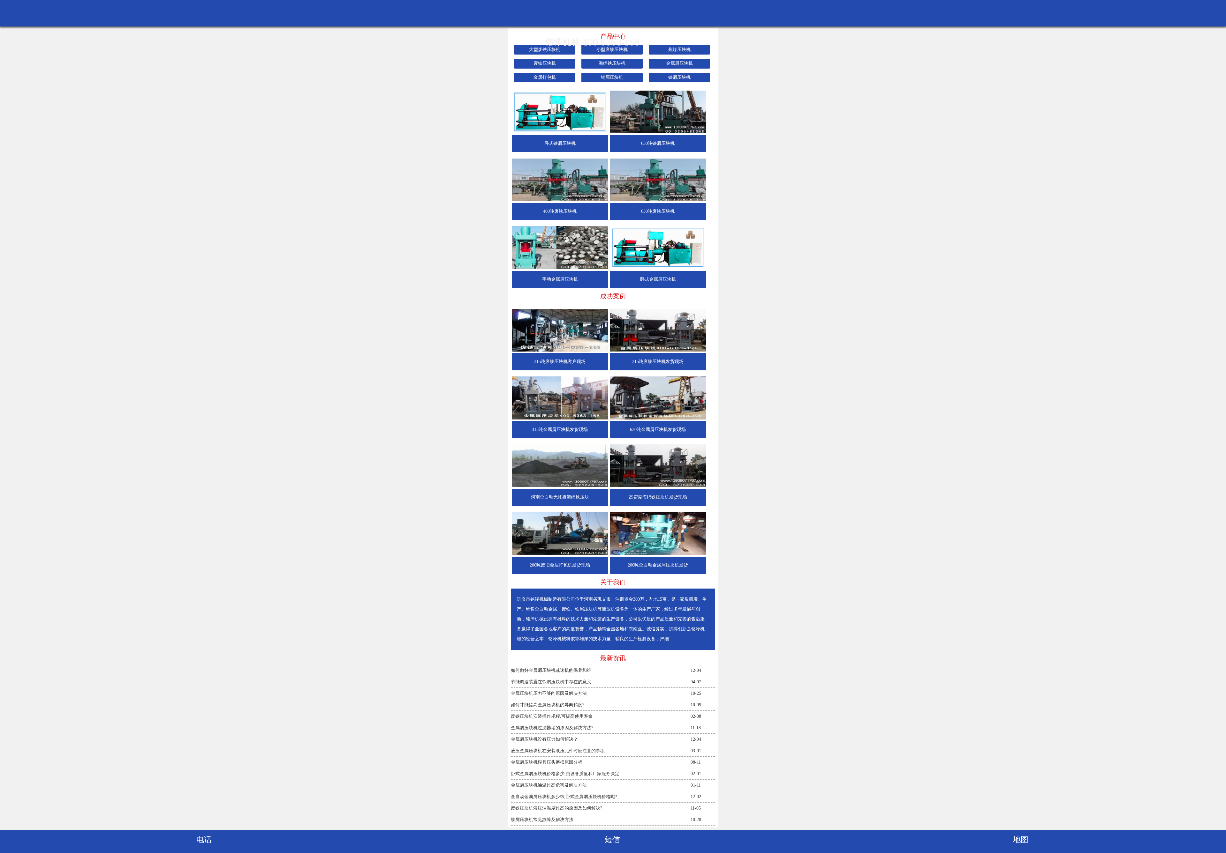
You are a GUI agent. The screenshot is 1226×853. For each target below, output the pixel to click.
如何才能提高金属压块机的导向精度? (547, 704)
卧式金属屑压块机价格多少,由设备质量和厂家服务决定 (565, 773)
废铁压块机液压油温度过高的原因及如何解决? (556, 808)
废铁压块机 (545, 63)
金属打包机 (545, 77)
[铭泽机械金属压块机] (613, 45)
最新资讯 (613, 658)
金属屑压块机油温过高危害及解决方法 (549, 785)
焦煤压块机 (679, 49)
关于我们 (613, 582)
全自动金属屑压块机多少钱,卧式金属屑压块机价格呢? (564, 796)
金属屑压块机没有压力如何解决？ (544, 739)
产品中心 (613, 36)
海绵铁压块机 (612, 63)
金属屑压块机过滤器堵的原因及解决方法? (552, 727)
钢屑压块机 (612, 77)
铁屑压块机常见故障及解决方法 (542, 819)
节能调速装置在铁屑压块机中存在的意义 (551, 681)
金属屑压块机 (679, 63)
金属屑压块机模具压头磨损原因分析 (546, 762)
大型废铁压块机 (544, 49)
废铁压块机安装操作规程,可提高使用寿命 (552, 716)
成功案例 (613, 296)
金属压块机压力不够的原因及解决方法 (549, 693)
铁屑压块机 (679, 77)
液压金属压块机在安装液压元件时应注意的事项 (558, 750)
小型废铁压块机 (612, 49)
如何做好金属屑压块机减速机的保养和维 (551, 670)
